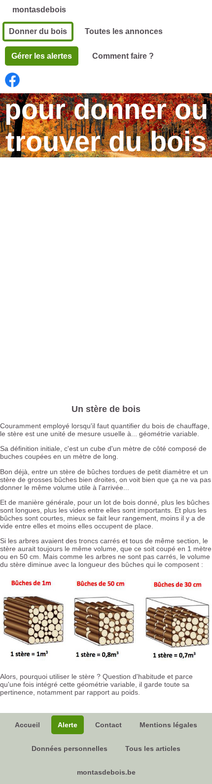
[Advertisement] (106, 273)
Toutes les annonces (124, 31)
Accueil (27, 725)
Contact (108, 725)
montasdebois (39, 9)
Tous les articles (152, 748)
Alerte (67, 725)
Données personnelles (69, 748)
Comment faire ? (123, 56)
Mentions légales (168, 725)
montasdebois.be (106, 772)
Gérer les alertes (41, 56)
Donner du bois (38, 31)
